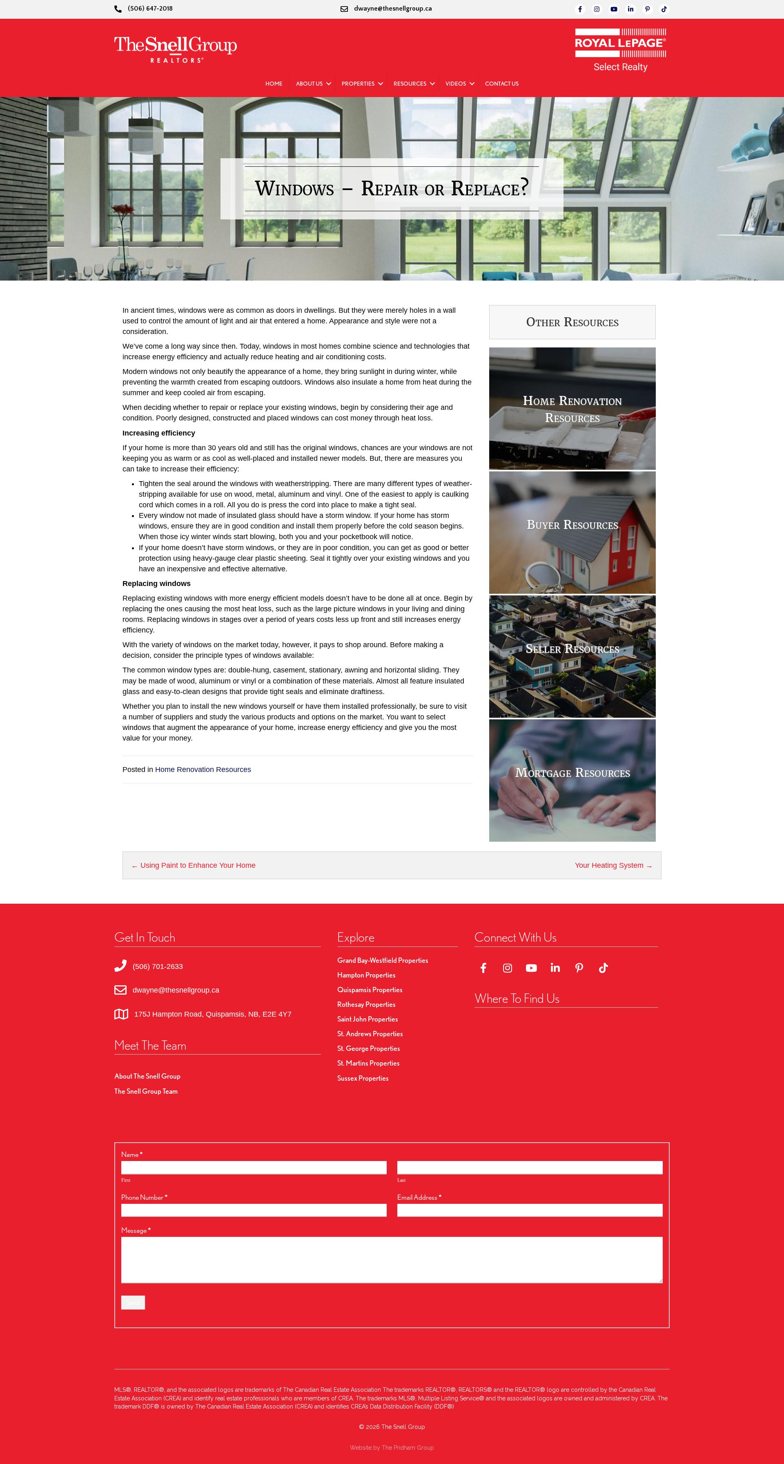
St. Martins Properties (368, 1063)
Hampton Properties (366, 975)
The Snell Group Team (146, 1091)
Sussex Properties (363, 1078)
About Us (309, 83)
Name (132, 1154)
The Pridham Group (408, 1447)
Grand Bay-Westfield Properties (382, 960)
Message (136, 1230)
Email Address (419, 1197)
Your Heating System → (614, 865)
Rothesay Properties (366, 1004)
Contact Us (502, 83)
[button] (329, 83)
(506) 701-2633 (158, 966)
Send (133, 1302)
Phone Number (144, 1197)
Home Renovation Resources (203, 769)
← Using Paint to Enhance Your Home (193, 865)
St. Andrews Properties (370, 1033)
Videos (455, 83)
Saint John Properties (367, 1019)
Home (274, 83)
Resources (410, 83)
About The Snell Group (147, 1076)
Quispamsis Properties (370, 989)
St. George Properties (368, 1048)
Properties (358, 83)
